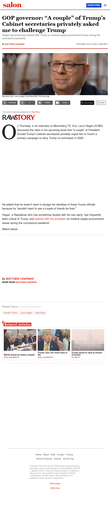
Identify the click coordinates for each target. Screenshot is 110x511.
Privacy (69, 455)
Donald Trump (10, 313)
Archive (57, 459)
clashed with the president (50, 219)
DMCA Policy (55, 488)
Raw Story (35, 112)
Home (38, 455)
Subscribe (93, 5)
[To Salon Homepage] (12, 4)
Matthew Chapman (14, 44)
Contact (60, 455)
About (46, 455)
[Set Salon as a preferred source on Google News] (87, 103)
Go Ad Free (68, 459)
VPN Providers (55, 483)
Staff (53, 455)
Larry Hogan (26, 313)
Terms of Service (44, 459)
